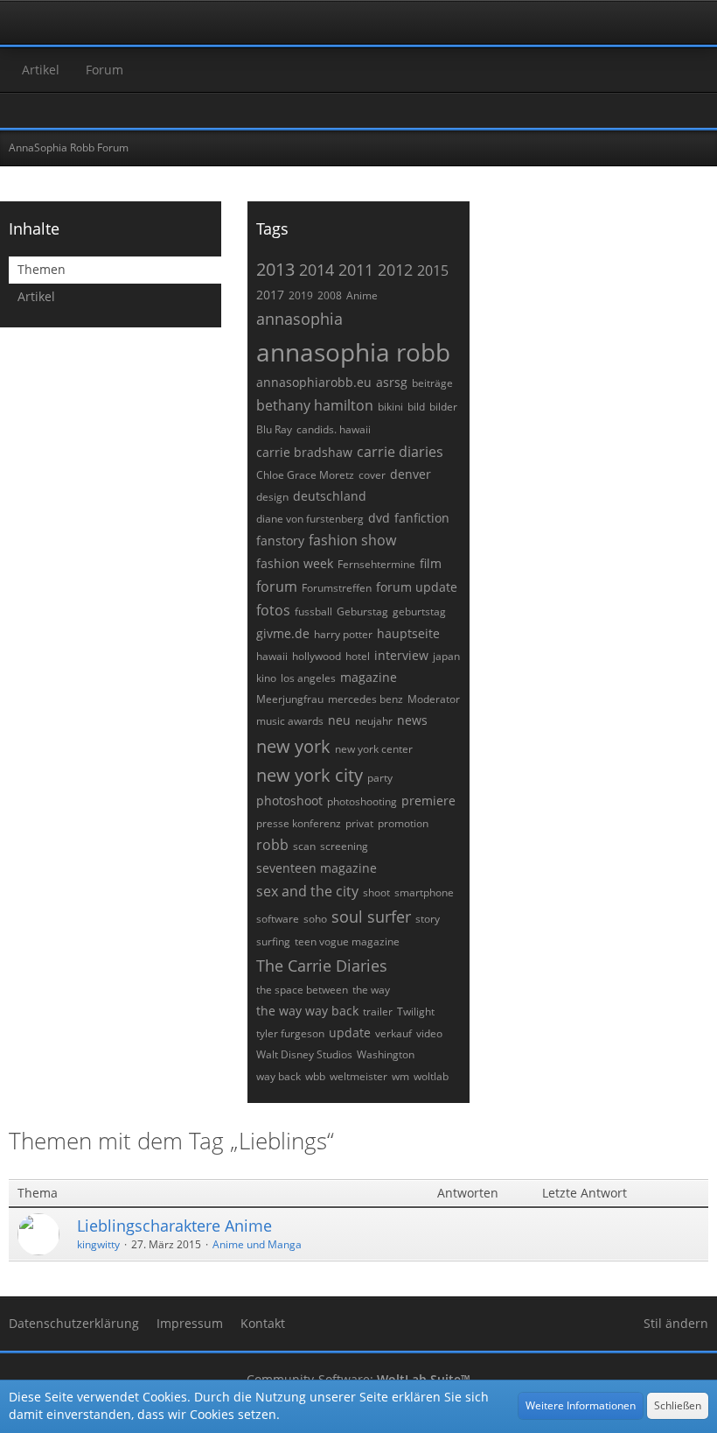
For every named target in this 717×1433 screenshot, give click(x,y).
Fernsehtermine (376, 564)
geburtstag (419, 611)
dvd (379, 517)
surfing (273, 941)
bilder (443, 406)
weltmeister (358, 1076)
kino (266, 678)
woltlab (431, 1076)
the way (371, 989)
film (431, 563)
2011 (355, 269)
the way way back (307, 1010)
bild (416, 406)
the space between (302, 989)
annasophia (299, 318)
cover (372, 474)
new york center (374, 748)
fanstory (280, 540)
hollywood (316, 656)
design (272, 496)
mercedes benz (365, 699)
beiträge (432, 383)
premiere (428, 800)
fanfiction (421, 517)
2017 (270, 294)
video (429, 1033)
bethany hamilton (314, 405)
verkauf (393, 1033)
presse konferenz (298, 823)
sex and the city (307, 891)
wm (400, 1076)
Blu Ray (274, 429)
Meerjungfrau (290, 699)
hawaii (272, 656)
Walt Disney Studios (304, 1054)
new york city (309, 775)
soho (315, 918)
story (427, 918)
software (277, 918)
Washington (385, 1054)
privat (359, 823)
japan (446, 656)
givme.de (283, 633)
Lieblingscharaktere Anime (174, 1225)
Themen (41, 269)
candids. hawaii (333, 429)
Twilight (416, 1011)
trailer (378, 1011)
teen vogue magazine (347, 941)
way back (278, 1076)
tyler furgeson (290, 1033)
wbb (315, 1076)
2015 (433, 270)
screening (344, 846)
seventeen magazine (316, 868)
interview (401, 655)
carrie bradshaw (304, 452)
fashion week (294, 563)
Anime (362, 295)
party (380, 777)
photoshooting (362, 801)
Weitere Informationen (581, 1405)
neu (339, 720)
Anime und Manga (257, 1244)
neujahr (374, 720)
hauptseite (408, 633)
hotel (357, 656)
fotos (273, 610)
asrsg (391, 382)
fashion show (352, 540)
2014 (316, 269)
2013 (275, 269)
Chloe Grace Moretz (305, 474)
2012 (395, 269)
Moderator (433, 699)
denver (410, 474)
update (350, 1032)
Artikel (36, 296)
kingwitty (98, 1244)
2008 (329, 295)
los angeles (308, 678)
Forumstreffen (337, 587)
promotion (403, 823)
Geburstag (362, 611)
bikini (390, 406)
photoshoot (289, 800)
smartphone (424, 892)
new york (293, 746)
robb (272, 844)
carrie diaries (400, 451)
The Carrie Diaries (321, 965)
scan (304, 846)
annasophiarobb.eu (314, 382)
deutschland (329, 496)
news (412, 720)
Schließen (677, 1405)
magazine (368, 677)
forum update (416, 587)
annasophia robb (353, 352)
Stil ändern (676, 1323)
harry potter (343, 634)
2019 (301, 295)
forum (276, 586)
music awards (290, 720)
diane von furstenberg (310, 518)
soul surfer (371, 916)
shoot (376, 892)
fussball (313, 611)
